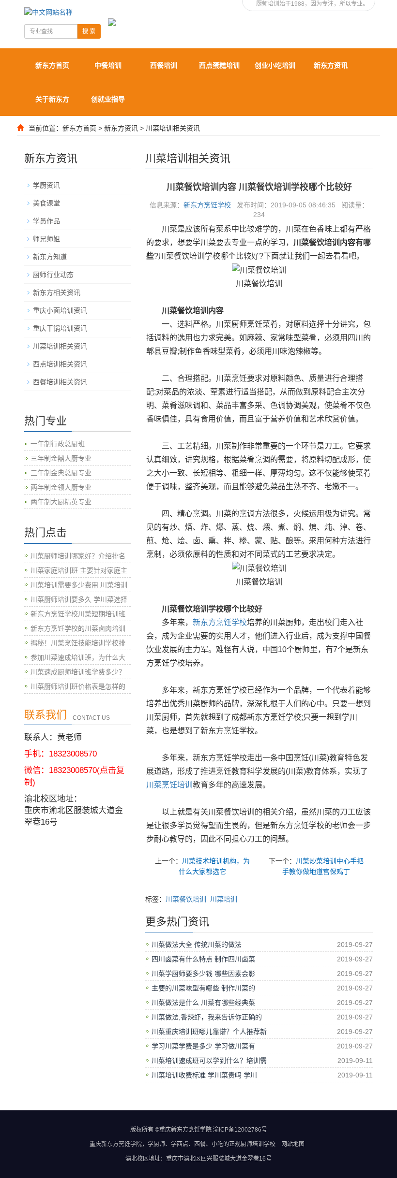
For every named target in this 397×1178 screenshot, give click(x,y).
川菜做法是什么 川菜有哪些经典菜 (203, 1002)
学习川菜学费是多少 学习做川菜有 (203, 1046)
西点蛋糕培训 (219, 65)
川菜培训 (223, 899)
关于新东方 (52, 99)
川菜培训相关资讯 (173, 128)
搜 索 (88, 31)
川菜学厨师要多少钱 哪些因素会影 (203, 973)
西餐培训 (163, 65)
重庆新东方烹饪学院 (116, 1144)
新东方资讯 (331, 65)
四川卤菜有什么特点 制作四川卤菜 (203, 959)
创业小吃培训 (275, 65)
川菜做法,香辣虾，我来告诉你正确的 (207, 1017)
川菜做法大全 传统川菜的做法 (197, 944)
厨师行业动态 (53, 274)
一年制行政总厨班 (58, 444)
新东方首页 (52, 65)
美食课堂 (46, 203)
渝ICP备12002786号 (240, 1129)
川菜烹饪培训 (169, 785)
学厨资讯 (46, 185)
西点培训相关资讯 (60, 364)
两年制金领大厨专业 (61, 487)
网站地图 (293, 1144)
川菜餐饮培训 (186, 899)
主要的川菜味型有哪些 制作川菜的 (203, 988)
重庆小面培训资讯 (60, 310)
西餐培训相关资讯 (60, 382)
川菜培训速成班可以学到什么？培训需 (209, 1060)
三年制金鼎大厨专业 (61, 458)
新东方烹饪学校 (207, 205)
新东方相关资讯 (56, 292)
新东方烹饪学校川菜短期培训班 (78, 614)
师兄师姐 (46, 239)
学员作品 (46, 221)
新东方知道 (50, 257)
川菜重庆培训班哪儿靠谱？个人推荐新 (209, 1031)
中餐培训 (108, 65)
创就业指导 (108, 99)
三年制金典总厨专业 (61, 473)
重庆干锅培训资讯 (60, 328)
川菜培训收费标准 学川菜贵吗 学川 (204, 1075)
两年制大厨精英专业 (61, 502)
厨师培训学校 (258, 1144)
